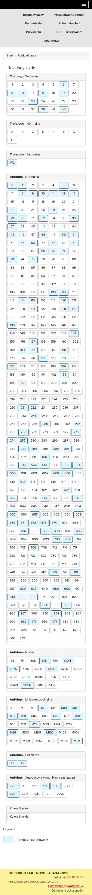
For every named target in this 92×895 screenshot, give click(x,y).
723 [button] (43, 555)
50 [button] (64, 234)
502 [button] (12, 457)
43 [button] (63, 226)
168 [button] (63, 350)
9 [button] (12, 92)
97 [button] (74, 275)
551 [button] (44, 465)
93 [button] (43, 275)
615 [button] (43, 481)
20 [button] (74, 92)
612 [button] (22, 481)
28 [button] (74, 101)
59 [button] (64, 243)
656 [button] (24, 514)
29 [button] (12, 218)
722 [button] (33, 555)
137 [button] (74, 317)
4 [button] (43, 84)
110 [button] (64, 292)
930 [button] (45, 605)
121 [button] (74, 300)
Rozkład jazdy (27, 55)
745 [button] (74, 564)
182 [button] (22, 366)
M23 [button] (46, 724)
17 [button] (63, 92)
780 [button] (75, 572)
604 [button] (45, 473)
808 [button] (56, 580)
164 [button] (22, 350)
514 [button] (34, 457)
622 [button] (23, 490)
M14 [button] (34, 716)
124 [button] (12, 308)
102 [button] (53, 284)
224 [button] (54, 399)
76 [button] (43, 259)
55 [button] (23, 243)
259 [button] (45, 424)
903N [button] (66, 677)
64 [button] (12, 251)
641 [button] (12, 506)
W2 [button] (12, 162)
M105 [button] (13, 741)
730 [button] (53, 555)
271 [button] (55, 432)
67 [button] (33, 251)
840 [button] (45, 588)
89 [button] (74, 267)
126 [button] (33, 308)
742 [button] (43, 564)
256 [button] (34, 424)
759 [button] (54, 572)
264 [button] (78, 424)
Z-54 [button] (60, 794)
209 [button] (77, 391)
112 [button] (12, 300)
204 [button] (23, 391)
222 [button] (33, 399)
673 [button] (43, 522)
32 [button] (43, 218)
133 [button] (33, 317)
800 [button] (23, 580)
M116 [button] (77, 741)
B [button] (23, 131)
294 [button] (34, 448)
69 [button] (43, 251)
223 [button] (43, 399)
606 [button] (56, 473)
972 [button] (23, 621)
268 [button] (23, 432)
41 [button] (53, 109)
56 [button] (33, 243)
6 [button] (64, 84)
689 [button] (46, 531)
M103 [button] (62, 732)
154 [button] (73, 333)
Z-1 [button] (24, 786)
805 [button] (34, 580)
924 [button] (12, 605)
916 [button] (43, 597)
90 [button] (12, 275)
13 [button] (32, 92)
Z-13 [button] (55, 786)
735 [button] (64, 555)
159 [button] (53, 341)
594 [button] (77, 465)
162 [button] (12, 350)
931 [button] (56, 605)
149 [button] (22, 333)
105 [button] (12, 292)
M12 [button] (12, 716)
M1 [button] (22, 708)
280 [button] (33, 440)
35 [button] (63, 218)
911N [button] (40, 685)
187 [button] (74, 366)
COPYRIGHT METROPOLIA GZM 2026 (38, 873)
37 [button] (12, 226)
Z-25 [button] (67, 786)
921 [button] (64, 597)
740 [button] (33, 564)
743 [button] (53, 564)
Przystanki (33, 32)
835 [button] (34, 588)
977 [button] (54, 621)
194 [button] (73, 374)
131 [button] (12, 317)
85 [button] (33, 267)
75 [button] (33, 259)
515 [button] (44, 457)
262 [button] (67, 424)
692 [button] (68, 531)
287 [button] (65, 440)
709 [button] (44, 547)
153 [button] (63, 333)
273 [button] (76, 432)
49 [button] (53, 234)
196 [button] (12, 382)
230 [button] (12, 407)
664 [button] (67, 514)
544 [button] (34, 465)
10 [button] (43, 193)
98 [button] (12, 284)
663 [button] (56, 514)
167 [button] (53, 350)
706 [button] (12, 547)
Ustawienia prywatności (65, 886)
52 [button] (12, 243)
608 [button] (67, 473)
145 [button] (53, 325)
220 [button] (22, 399)
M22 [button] (34, 724)
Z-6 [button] (44, 786)
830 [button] (23, 588)
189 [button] (22, 374)
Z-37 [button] (25, 794)
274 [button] (12, 440)
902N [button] (52, 677)
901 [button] (77, 588)
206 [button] (45, 391)
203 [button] (12, 391)
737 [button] (12, 564)
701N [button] (13, 677)
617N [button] (26, 669)
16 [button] (53, 92)
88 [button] (64, 267)
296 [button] (56, 448)
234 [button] (44, 407)
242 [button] (12, 415)
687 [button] (23, 531)
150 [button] (32, 333)
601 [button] (23, 473)
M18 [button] (77, 716)
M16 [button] (56, 716)
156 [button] (22, 341)
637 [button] (44, 498)
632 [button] (12, 498)
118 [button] (53, 300)
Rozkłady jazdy (33, 15)
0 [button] (12, 185)
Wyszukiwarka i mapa (69, 15)
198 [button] (32, 382)
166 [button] (43, 350)
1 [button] (12, 84)
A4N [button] (52, 685)
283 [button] (44, 440)
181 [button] (12, 366)
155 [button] (12, 341)
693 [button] (79, 531)
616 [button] (53, 481)
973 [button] (34, 621)
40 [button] (33, 226)
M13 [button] (23, 716)
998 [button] (24, 630)
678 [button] (75, 522)
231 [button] (23, 407)
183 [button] (33, 366)
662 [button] (45, 514)
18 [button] (43, 201)
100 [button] (32, 284)
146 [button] (63, 325)
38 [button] (43, 109)
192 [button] (53, 374)
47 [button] (33, 234)
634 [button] (23, 498)
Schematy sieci (69, 23)
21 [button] (12, 101)
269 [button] (34, 432)
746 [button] (12, 572)
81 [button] (12, 267)
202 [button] (74, 382)
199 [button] (43, 382)
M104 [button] (75, 732)
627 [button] (66, 490)
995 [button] (13, 630)
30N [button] (33, 660)
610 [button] (12, 481)
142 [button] (33, 325)
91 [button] (22, 275)
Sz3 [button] (12, 638)
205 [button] (34, 391)
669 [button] (79, 514)
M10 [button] (64, 708)
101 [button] (43, 284)
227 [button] (75, 399)
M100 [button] (25, 732)
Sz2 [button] (75, 630)
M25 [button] (69, 724)
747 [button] (23, 572)
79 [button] (63, 259)
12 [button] (63, 193)
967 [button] (78, 613)
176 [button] (33, 358)
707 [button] (23, 547)
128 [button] (53, 308)
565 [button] (55, 465)
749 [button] (43, 572)
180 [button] (73, 358)
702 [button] (67, 539)
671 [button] (23, 522)
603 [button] (34, 473)
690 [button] (57, 531)
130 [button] (74, 308)
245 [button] (34, 415)
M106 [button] (26, 741)
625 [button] (56, 490)
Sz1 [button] (65, 630)
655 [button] (13, 514)
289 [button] (12, 448)
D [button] (43, 131)
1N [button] (12, 660)
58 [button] (53, 243)
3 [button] (33, 84)
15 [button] (43, 92)
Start (9, 55)
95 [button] (53, 275)
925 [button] (23, 605)
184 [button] (43, 366)
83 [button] (22, 267)
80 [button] (74, 259)
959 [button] (67, 613)
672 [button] (33, 522)
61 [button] (74, 243)
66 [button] (23, 251)
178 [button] (53, 358)
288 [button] (76, 440)
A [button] (12, 131)
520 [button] (55, 457)
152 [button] (53, 333)
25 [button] (43, 210)
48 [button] (43, 234)
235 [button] (54, 407)
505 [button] (24, 457)
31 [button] (32, 218)
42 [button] (53, 226)
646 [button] (45, 506)
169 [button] (73, 350)
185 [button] (53, 366)
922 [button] (74, 597)
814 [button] (77, 580)
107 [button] (33, 292)
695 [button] (24, 539)
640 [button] (77, 498)
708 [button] (33, 547)
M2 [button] (33, 708)
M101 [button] (37, 732)
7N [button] (23, 660)
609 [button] (78, 473)
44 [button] (74, 226)
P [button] (55, 630)
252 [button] (77, 415)
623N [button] (39, 669)
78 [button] (53, 259)
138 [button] (12, 325)
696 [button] (35, 539)
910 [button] (12, 597)
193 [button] (63, 374)
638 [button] (55, 498)
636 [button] (34, 498)
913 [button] (33, 597)
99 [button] (23, 284)
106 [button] (22, 292)
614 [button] (32, 481)
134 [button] (43, 317)
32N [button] (44, 660)
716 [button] (65, 547)
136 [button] (63, 317)
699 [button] (46, 539)
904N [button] (14, 685)
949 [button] (34, 613)
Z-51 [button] (49, 794)
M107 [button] (39, 741)
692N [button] (78, 669)
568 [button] (66, 465)
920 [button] (53, 597)
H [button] (12, 140)
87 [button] (53, 267)
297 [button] (66, 448)
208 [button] (66, 391)
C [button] (33, 131)
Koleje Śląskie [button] (19, 816)
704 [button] (78, 539)
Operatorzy (51, 40)
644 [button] (23, 506)
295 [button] (45, 448)
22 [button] (22, 101)
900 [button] (67, 588)
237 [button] (75, 407)
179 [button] (63, 358)
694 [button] (13, 539)
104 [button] (73, 284)
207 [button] (55, 391)
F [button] (64, 131)
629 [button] (77, 490)
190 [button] (32, 374)
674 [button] (54, 522)
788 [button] (12, 580)
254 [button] (12, 424)
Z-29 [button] (13, 794)
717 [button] (75, 547)
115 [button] (33, 300)
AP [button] (12, 708)
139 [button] (22, 325)
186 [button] (63, 366)
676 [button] (65, 522)
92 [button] (33, 275)
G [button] (74, 131)
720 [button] (12, 555)
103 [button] (63, 284)
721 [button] (23, 555)
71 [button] (63, 251)
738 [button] (22, 564)
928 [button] (34, 605)
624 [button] (45, 490)
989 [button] (76, 621)
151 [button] (43, 333)
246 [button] (45, 415)
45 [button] (12, 234)
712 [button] (55, 547)
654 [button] (78, 506)
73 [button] (12, 259)
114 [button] (23, 300)
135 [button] (53, 317)
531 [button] (76, 457)
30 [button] (12, 109)
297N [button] (13, 669)
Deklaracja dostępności (67, 890)
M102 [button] (49, 732)
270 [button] (45, 432)
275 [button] (22, 440)
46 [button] (64, 109)
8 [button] (23, 193)
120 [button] (63, 300)
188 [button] (12, 374)
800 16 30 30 (74, 877)
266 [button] (12, 432)
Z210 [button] (13, 786)
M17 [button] (66, 716)
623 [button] (34, 490)
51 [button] (74, 234)
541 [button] (23, 465)
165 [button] (32, 350)
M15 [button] (45, 716)
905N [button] (27, 685)
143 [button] (43, 325)
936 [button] (12, 613)
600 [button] (13, 473)
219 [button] (12, 399)
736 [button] (74, 555)
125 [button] (22, 308)
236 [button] (65, 407)
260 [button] (56, 424)
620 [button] (12, 490)
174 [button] (23, 358)
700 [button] (57, 539)
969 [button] (13, 621)
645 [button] (34, 506)
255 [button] (23, 424)
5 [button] (53, 84)
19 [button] (53, 201)
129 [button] (63, 308)
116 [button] (43, 300)
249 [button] (56, 415)
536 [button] (12, 465)
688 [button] (34, 531)
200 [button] (53, 382)
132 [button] (22, 317)
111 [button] (74, 292)
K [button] (45, 630)
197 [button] (22, 382)
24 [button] (43, 101)
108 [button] (43, 292)
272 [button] (65, 432)
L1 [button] (12, 763)
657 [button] (34, 514)
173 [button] (12, 358)
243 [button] (23, 415)
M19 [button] (12, 724)
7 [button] (74, 84)
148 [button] (12, 333)
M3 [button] (43, 708)
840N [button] (39, 677)
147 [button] (74, 325)
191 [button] (43, 374)
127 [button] (43, 308)
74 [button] (22, 259)
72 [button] (74, 251)
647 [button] (56, 506)
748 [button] (33, 572)
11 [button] (23, 92)
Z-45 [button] (36, 794)
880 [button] (56, 588)
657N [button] (52, 669)
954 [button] (56, 613)
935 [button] (77, 605)
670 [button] (12, 522)
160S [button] (74, 341)
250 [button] (67, 415)
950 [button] (45, 613)
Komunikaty (33, 23)
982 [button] (65, 621)
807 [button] (45, 580)
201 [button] (64, 382)
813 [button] (67, 580)
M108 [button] (51, 741)
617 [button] (63, 481)
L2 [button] (22, 763)
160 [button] (63, 341)
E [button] (53, 131)
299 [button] (77, 448)
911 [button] (23, 597)
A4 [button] (35, 630)
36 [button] (33, 109)
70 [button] (53, 251)
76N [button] (56, 660)
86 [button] (43, 267)
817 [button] (12, 588)
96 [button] (64, 275)
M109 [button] (64, 741)
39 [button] (22, 226)
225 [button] (65, 399)
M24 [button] (57, 724)
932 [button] (66, 605)
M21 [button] (23, 724)
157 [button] (33, 341)
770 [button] (64, 572)
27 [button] (63, 101)
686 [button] (13, 531)
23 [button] (33, 101)
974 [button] (44, 621)
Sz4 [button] (23, 638)
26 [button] (53, 101)
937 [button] (23, 613)
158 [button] (43, 341)
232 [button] (33, 407)
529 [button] (66, 457)
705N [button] (26, 677)
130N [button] (67, 660)
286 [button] (55, 440)
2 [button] (23, 84)
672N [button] (64, 669)
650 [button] (67, 506)
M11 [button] (74, 708)
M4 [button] (53, 708)
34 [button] (22, 109)
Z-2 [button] (34, 786)
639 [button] (66, 498)
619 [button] (73, 481)
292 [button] (23, 448)
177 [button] (43, 358)
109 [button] (53, 292)
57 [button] (43, 243)
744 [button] (64, 564)
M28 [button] (13, 732)
